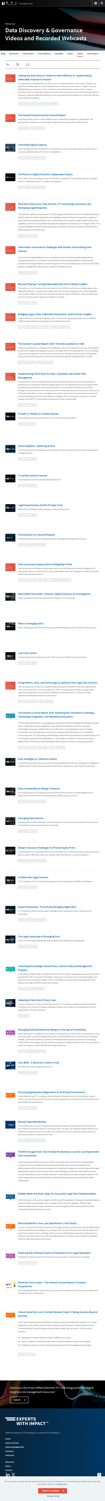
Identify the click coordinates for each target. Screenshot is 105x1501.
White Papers (93, 53)
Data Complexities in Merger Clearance (39, 788)
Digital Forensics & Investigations (32, 158)
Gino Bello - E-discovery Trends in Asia (38, 1062)
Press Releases (44, 53)
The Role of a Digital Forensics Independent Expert (45, 174)
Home (7, 1438)
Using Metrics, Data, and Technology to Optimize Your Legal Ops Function (57, 682)
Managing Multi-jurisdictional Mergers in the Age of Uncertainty (52, 1029)
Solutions (9, 1451)
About (8, 1466)
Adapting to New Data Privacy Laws (37, 1000)
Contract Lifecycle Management (31, 989)
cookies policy (61, 1484)
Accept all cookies (50, 1491)
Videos (80, 53)
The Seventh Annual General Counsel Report (42, 115)
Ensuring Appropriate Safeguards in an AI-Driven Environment (51, 1092)
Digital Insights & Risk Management (32, 920)
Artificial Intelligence (27, 104)
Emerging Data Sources (27, 236)
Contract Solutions (27, 424)
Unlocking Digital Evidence (32, 144)
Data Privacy (43, 580)
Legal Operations (37, 128)
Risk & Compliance (45, 362)
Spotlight (59, 53)
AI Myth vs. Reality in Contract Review (38, 413)
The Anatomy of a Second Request (36, 534)
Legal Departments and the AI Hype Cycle (40, 505)
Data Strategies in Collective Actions (37, 758)
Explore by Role (12, 1443)
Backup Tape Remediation (32, 1121)
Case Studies (28, 53)
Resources (9, 1462)
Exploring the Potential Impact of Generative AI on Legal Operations (54, 1252)
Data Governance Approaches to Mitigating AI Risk (45, 564)
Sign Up (17, 1400)
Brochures (13, 53)
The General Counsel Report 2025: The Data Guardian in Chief (51, 343)
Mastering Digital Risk (14, 1447)
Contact (8, 1470)
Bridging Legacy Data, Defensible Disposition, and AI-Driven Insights (55, 314)
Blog (3, 53)
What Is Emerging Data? (31, 623)
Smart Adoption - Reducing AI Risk (36, 445)
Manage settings (53, 1496)
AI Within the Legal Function (33, 877)
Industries (9, 1455)
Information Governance (48, 104)
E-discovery (23, 128)
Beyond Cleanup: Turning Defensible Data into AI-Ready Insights (52, 284)
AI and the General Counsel (32, 475)
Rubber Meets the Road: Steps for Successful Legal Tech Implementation (57, 1193)
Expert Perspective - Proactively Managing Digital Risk (47, 906)
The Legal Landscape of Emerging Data (39, 936)
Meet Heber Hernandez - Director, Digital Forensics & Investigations (54, 593)
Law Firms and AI (27, 653)
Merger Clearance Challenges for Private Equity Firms (46, 847)
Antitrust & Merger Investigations (32, 545)
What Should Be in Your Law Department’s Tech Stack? (47, 1223)
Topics (70, 53)
